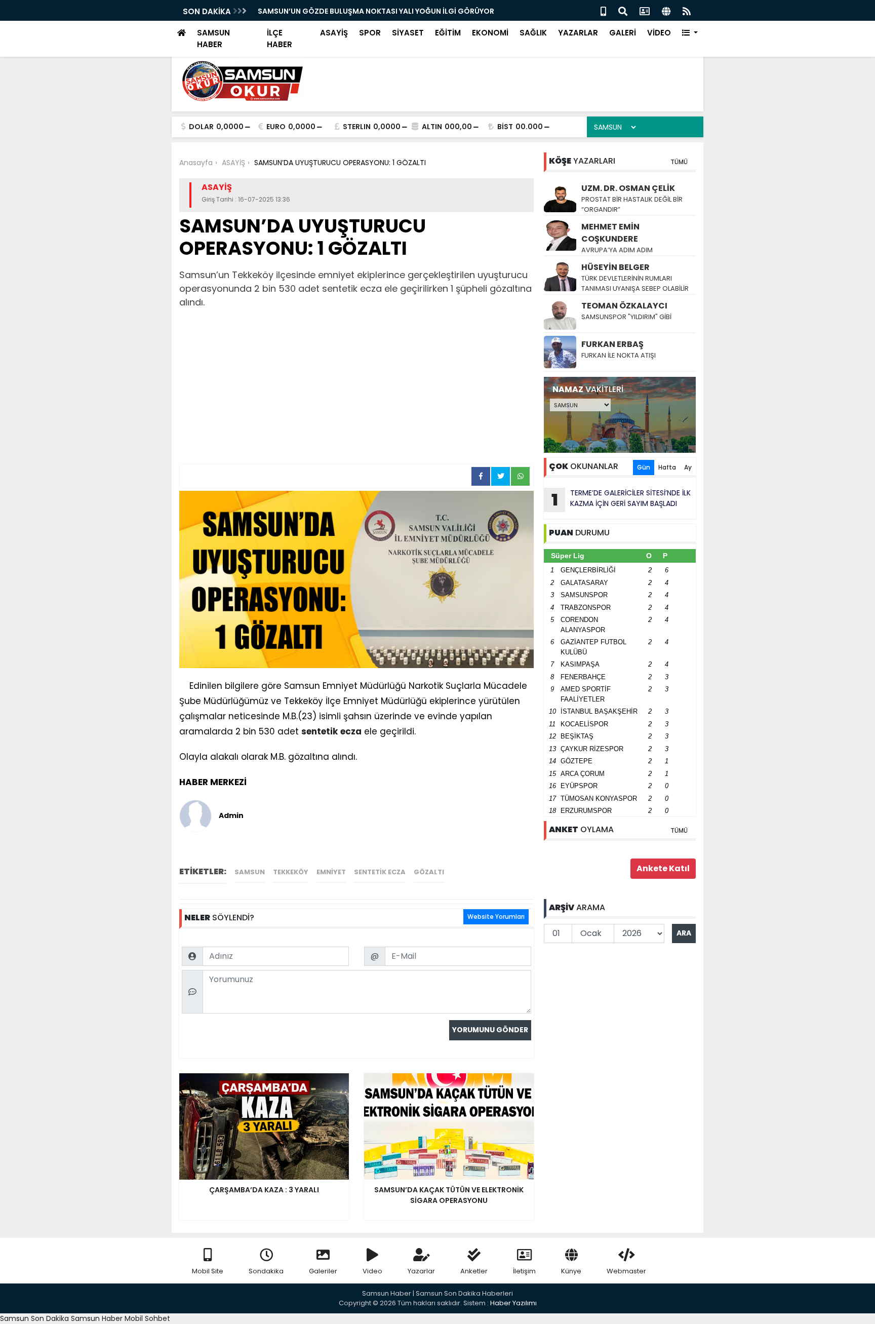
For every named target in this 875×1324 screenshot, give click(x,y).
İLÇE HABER (279, 38)
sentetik (319, 731)
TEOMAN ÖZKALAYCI (624, 305)
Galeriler (323, 1271)
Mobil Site (207, 1271)
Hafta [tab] (667, 467)
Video (372, 1271)
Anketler (474, 1271)
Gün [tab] (643, 467)
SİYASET (408, 32)
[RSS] (687, 10)
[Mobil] (603, 10)
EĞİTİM (448, 32)
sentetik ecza (380, 872)
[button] (690, 33)
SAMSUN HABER (213, 38)
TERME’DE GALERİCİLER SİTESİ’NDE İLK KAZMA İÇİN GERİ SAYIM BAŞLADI (621, 499)
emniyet (331, 872)
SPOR (370, 32)
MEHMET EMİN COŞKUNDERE (610, 233)
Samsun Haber (97, 1318)
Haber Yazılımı (513, 1303)
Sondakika (266, 1271)
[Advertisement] (356, 388)
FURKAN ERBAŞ (612, 344)
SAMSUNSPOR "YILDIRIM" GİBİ (626, 317)
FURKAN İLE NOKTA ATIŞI (618, 355)
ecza (351, 731)
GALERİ (622, 32)
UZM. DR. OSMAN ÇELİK (628, 188)
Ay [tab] (688, 467)
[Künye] (666, 10)
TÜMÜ (679, 162)
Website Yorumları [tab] (496, 916)
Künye (571, 1271)
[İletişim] (644, 10)
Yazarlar (421, 1271)
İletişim (524, 1271)
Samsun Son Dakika (35, 1318)
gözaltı (429, 872)
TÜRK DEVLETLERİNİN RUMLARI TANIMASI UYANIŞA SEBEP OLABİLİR (635, 283)
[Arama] (622, 10)
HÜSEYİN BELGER (615, 267)
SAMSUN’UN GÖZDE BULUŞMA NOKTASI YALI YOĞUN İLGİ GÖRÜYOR (376, 11)
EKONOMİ (490, 32)
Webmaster (626, 1271)
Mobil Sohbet (147, 1318)
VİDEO (659, 32)
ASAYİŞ (334, 32)
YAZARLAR (578, 32)
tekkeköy (290, 872)
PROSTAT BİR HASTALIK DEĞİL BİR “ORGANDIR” (632, 204)
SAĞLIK (533, 32)
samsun (249, 872)
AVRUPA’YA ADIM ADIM (617, 250)
